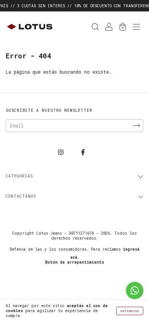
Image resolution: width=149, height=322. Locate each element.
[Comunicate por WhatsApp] (134, 290)
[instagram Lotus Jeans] (62, 152)
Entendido (129, 311)
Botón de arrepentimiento (74, 262)
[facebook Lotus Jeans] (83, 152)
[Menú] (136, 27)
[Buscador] (95, 27)
